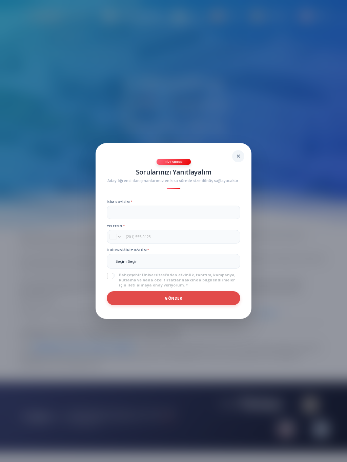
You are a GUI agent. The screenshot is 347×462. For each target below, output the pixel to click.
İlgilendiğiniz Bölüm (128, 250)
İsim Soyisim (119, 202)
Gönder (173, 298)
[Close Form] (238, 156)
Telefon (116, 226)
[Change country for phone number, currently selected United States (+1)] (115, 237)
